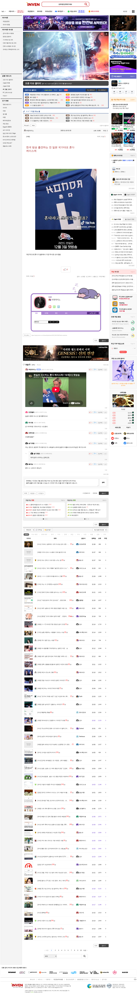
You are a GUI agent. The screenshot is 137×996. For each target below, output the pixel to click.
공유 (78, 276)
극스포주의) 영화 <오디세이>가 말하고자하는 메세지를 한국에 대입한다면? (63, 728)
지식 (78, 534)
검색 (57, 322)
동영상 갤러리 (7, 36)
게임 (72, 534)
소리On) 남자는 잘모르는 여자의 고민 (51, 936)
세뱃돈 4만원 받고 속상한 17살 (49, 832)
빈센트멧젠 (82, 544)
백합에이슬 (82, 816)
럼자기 (81, 928)
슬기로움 (82, 768)
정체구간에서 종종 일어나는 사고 (49, 592)
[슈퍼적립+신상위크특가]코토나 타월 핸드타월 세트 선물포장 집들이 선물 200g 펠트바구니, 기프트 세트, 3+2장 (123, 279)
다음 (84, 950)
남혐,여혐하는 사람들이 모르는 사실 (50, 632)
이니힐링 (54, 306)
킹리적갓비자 (83, 864)
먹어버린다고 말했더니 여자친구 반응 (51, 720)
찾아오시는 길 (95, 979)
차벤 (4, 111)
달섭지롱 (82, 792)
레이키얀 (82, 608)
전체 (26, 534)
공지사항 (104, 979)
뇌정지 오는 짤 (44, 920)
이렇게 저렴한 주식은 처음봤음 (49, 784)
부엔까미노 (30, 130)
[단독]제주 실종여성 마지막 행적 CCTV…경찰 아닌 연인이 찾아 (59, 856)
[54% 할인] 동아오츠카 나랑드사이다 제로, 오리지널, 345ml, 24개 (123, 283)
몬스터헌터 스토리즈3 (9, 136)
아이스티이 (82, 880)
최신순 (39, 365)
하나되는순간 (83, 848)
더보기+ (63, 500)
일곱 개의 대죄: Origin (9, 133)
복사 (33, 125)
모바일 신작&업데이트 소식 (11, 49)
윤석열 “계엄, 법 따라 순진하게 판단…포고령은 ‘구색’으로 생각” (59, 800)
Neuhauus (82, 736)
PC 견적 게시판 (7, 92)
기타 (104, 534)
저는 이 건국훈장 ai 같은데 (47, 584)
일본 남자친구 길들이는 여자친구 (49, 704)
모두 (54, 322)
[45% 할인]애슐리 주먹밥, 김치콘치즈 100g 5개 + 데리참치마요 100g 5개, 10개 (123, 286)
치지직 (5, 107)
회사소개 (32, 979)
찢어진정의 (82, 712)
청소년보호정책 (70, 979)
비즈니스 (40, 979)
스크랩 (83, 276)
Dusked (81, 728)
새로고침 (105, 365)
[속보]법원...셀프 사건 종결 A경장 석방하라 (53, 776)
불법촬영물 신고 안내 (82, 979)
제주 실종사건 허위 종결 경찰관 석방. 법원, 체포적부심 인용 (58, 608)
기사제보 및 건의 (8, 39)
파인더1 (81, 912)
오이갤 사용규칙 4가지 (46, 752)
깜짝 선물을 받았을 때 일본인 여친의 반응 (52, 664)
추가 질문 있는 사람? (46, 640)
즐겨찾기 (48, 530)
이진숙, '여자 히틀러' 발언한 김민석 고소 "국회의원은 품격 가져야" (60, 568)
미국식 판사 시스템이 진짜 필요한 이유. (51, 552)
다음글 (32, 493)
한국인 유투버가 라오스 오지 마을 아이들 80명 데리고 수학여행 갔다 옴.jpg (63, 792)
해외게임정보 (7, 120)
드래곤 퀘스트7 (7, 143)
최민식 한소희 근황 (45, 672)
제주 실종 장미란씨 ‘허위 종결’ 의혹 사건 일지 (53, 656)
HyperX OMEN (7, 127)
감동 (98, 534)
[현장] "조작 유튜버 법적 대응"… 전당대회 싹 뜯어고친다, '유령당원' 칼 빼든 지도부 (65, 616)
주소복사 (26, 335)
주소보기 (26, 125)
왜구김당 (82, 776)
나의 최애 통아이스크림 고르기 (49, 808)
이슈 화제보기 (102, 90)
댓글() (103, 136)
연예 (44, 534)
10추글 (40, 530)
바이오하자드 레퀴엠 (9, 139)
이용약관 (48, 979)
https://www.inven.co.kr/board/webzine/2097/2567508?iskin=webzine (49, 335)
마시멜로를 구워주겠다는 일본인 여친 (51, 648)
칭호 (66, 313)
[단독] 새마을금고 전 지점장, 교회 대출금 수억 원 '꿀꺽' (56, 760)
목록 (98, 136)
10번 (50, 322)
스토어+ (132, 99)
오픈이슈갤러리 (104, 125)
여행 (4, 117)
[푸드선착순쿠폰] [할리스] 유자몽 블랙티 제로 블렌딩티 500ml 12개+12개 (123, 276)
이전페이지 (86, 493)
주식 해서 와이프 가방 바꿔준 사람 (50, 840)
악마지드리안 (83, 584)
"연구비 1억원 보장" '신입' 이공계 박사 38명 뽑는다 (55, 696)
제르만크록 (82, 592)
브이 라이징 (6, 130)
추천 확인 (102, 276)
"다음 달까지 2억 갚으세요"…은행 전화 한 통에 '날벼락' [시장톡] (59, 600)
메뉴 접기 (93, 313)
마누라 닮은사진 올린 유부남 (48, 896)
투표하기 (123, 352)
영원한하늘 (82, 616)
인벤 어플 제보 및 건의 (9, 43)
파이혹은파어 (83, 632)
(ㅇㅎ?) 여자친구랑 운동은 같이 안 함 (51, 624)
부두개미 (82, 552)
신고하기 (89, 276)
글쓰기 (104, 524)
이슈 (34, 534)
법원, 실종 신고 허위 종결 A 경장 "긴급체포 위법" (54, 768)
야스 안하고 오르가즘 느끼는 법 (49, 560)
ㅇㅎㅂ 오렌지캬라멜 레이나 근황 (49, 576)
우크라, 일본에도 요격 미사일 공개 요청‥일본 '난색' (55, 544)
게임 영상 (6, 123)
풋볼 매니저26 (7, 146)
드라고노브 (82, 568)
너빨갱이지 (82, 920)
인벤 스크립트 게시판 (9, 46)
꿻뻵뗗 (81, 600)
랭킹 (56, 313)
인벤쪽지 (50, 306)
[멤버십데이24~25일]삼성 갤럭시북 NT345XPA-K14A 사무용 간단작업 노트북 (123, 290)
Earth (80, 696)
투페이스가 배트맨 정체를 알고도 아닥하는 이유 (54, 904)
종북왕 (41, 912)
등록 (103, 482)
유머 (52, 534)
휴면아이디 (82, 840)
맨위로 (95, 493)
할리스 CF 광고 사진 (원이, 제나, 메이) (51, 880)
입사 (80, 624)
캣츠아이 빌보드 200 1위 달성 (48, 928)
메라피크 (82, 640)
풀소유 (81, 560)
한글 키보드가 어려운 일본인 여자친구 (51, 680)
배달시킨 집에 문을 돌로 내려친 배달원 (51, 816)
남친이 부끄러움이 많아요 (47, 736)
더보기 (58, 306)
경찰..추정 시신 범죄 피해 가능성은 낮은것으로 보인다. (56, 872)
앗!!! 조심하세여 (44, 864)
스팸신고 (95, 276)
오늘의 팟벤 (6, 86)
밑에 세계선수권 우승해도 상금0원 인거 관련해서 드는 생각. (58, 744)
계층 (91, 534)
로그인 (125, 11)
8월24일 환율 (43, 712)
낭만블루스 (82, 808)
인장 (36, 313)
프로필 (46, 313)
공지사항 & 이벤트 (8, 33)
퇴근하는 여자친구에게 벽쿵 (48, 688)
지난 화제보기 (91, 90)
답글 (106, 407)
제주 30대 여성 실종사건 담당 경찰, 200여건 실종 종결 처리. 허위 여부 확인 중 (64, 824)
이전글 (40, 493)
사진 (85, 534)
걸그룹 (5, 114)
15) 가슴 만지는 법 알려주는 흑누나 (50, 888)
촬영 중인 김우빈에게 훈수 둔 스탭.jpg (51, 848)
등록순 (33, 365)
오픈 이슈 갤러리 (8, 79)
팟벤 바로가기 (7, 104)
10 (81, 950)
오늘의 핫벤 (6, 83)
